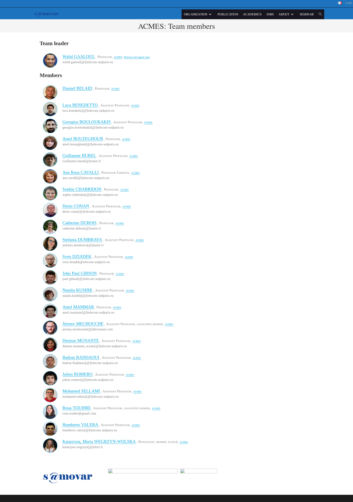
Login (348, 2)
